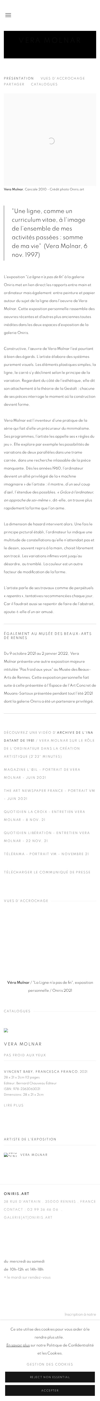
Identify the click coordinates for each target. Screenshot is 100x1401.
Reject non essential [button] (50, 1377)
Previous (20, 945)
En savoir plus (18, 1345)
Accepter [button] (49, 1390)
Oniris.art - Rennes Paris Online (75, 15)
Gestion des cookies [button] (50, 1364)
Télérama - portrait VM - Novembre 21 (46, 854)
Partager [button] (14, 84)
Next (79, 945)
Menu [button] (8, 15)
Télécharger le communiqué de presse (47, 872)
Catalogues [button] (44, 84)
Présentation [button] (19, 78)
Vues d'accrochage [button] (63, 78)
